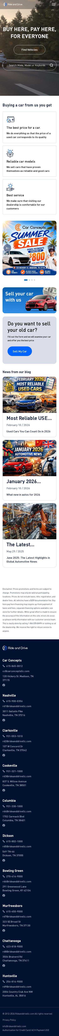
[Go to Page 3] (32, 280)
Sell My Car (20, 351)
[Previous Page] (7, 248)
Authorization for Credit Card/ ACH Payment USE (26, 1030)
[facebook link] (4, 685)
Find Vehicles (29, 49)
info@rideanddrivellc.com (14, 1026)
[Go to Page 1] (26, 280)
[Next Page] (51, 248)
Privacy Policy (9, 1019)
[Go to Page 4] (34, 280)
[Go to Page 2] (29, 280)
